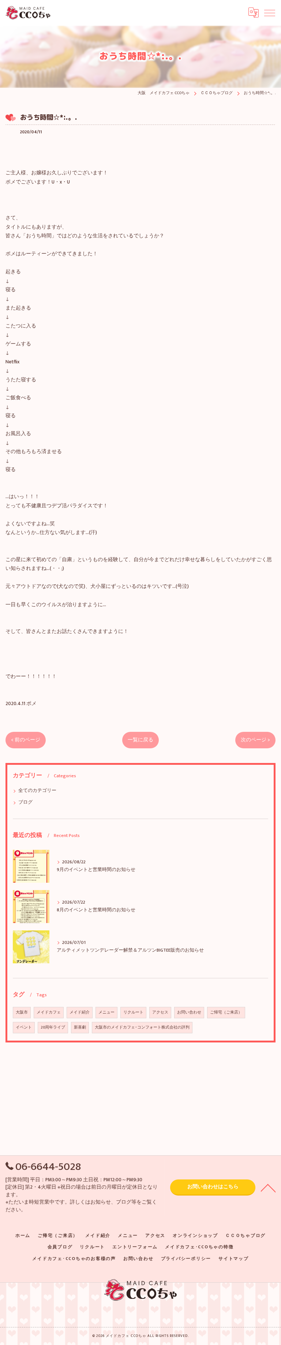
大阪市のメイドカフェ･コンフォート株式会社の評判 (142, 1027)
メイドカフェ (49, 1012)
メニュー (106, 1012)
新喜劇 (80, 1027)
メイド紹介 (80, 1012)
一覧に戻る (140, 740)
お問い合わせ (189, 1012)
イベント (24, 1027)
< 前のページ (25, 740)
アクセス (160, 1012)
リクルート (133, 1012)
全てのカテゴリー (37, 790)
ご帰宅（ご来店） (226, 1012)
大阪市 (22, 1012)
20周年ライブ (53, 1027)
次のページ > (255, 740)
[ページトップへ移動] (268, 1187)
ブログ (25, 802)
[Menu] (270, 12)
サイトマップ (233, 1258)
